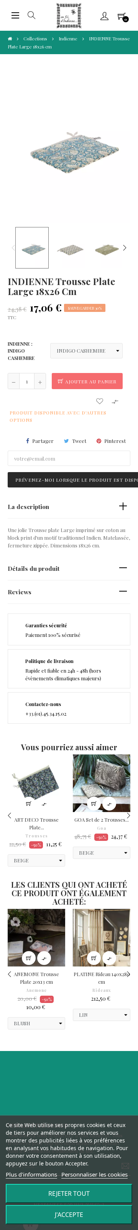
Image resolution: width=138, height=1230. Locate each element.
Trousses (36, 836)
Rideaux (101, 990)
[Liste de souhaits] (99, 401)
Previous (13, 247)
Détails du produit (33, 568)
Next (124, 247)
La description (28, 506)
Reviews (19, 592)
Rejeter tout (69, 1193)
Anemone (36, 990)
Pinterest (115, 441)
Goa (101, 828)
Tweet (79, 441)
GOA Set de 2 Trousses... (101, 819)
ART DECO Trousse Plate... (36, 823)
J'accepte (69, 1214)
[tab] (69, 507)
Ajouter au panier (90, 381)
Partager (43, 441)
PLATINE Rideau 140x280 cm (102, 978)
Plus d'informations (31, 1174)
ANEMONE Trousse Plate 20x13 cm (36, 978)
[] (29, 804)
